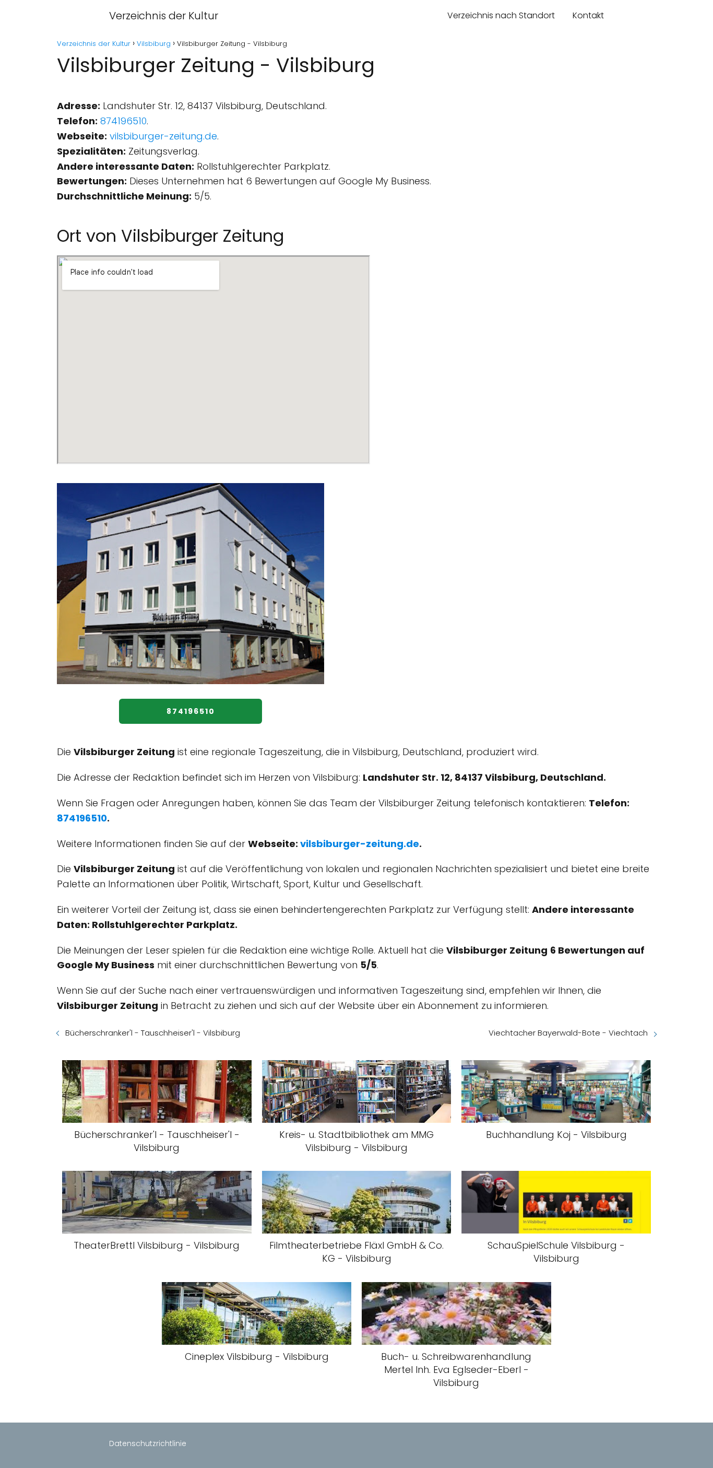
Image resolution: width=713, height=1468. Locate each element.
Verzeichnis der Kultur (163, 15)
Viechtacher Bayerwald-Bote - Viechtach (568, 1032)
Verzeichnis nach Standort (501, 15)
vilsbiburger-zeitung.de (163, 136)
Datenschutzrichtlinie (147, 1443)
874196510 (123, 120)
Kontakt (588, 15)
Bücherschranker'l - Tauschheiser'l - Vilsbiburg (152, 1032)
